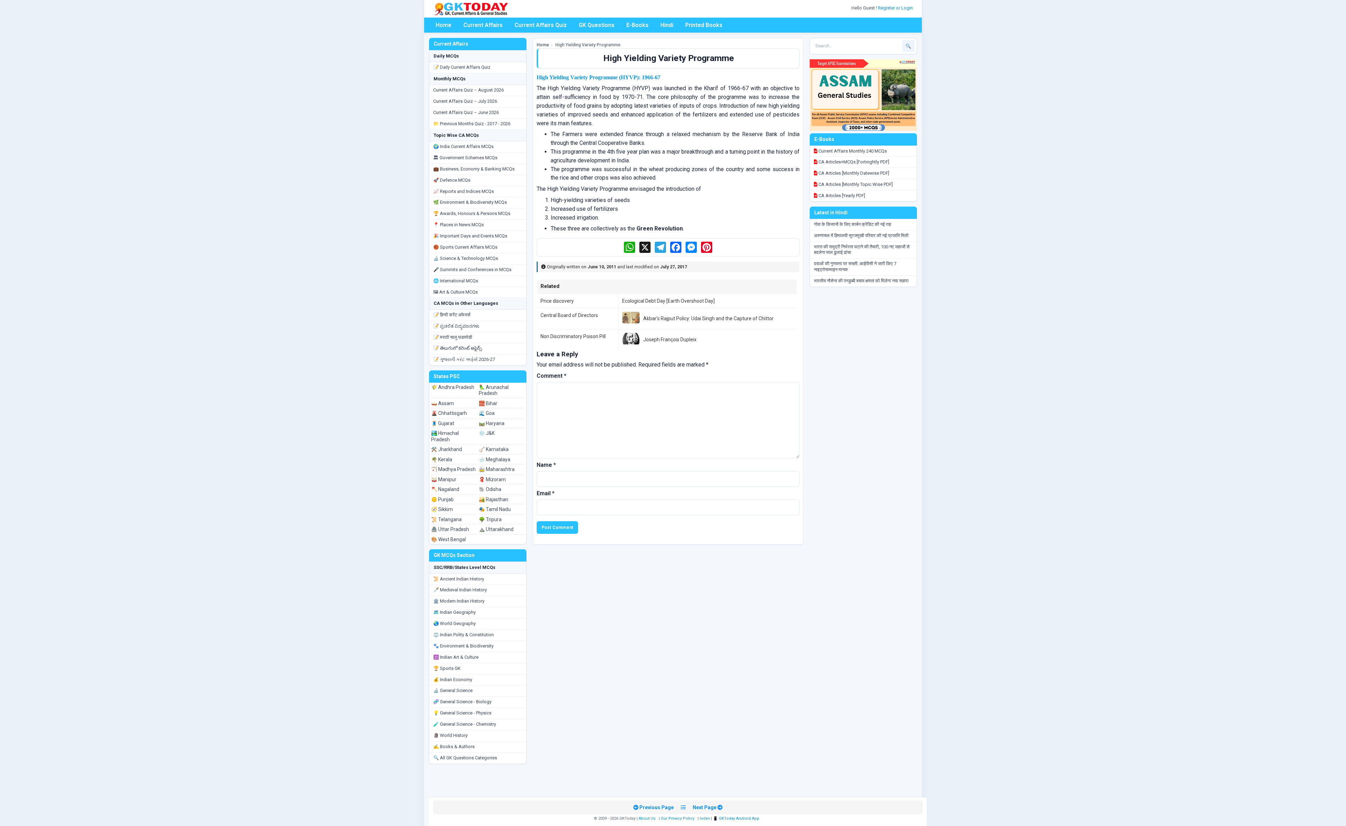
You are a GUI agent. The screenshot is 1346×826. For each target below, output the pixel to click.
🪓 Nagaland (445, 489)
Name (546, 465)
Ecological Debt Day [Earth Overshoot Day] (668, 301)
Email (546, 493)
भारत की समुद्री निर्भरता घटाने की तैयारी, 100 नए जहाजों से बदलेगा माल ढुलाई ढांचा (862, 249)
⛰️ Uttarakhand (496, 529)
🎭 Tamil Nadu (495, 509)
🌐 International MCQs (455, 280)
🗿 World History (450, 735)
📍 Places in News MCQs (458, 224)
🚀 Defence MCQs (451, 180)
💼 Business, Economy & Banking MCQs (474, 169)
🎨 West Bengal (448, 539)
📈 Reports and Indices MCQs (463, 191)
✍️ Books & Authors (454, 746)
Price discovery (557, 301)
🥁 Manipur (443, 479)
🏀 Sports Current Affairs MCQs (465, 247)
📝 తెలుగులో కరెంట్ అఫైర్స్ (457, 348)
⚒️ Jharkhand (446, 449)
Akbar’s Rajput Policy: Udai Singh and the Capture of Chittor (708, 318)
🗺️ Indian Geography (454, 612)
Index (705, 818)
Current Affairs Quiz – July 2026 (465, 101)
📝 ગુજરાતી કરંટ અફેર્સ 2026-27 (464, 359)
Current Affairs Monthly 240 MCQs (852, 151)
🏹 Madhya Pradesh (453, 469)
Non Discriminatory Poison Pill (573, 336)
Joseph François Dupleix (669, 339)
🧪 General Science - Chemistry (464, 724)
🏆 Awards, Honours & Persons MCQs (471, 213)
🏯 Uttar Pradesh (450, 529)
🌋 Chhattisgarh (449, 413)
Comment (551, 375)
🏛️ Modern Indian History (458, 601)
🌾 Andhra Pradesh (452, 387)
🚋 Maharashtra (497, 469)
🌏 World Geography (454, 623)
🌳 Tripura (490, 519)
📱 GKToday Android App (736, 818)
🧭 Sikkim (442, 509)
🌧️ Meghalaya (494, 459)
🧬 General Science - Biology (462, 701)
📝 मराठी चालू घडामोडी (452, 337)
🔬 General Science (453, 690)
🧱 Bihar (488, 403)
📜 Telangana (446, 519)
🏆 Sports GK (447, 668)
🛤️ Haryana (491, 423)
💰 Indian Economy (452, 679)
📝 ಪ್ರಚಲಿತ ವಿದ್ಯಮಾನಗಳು (456, 326)
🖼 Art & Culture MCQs (455, 292)
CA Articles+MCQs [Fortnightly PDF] (853, 161)
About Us (647, 818)
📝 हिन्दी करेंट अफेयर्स (451, 314)
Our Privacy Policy (677, 818)
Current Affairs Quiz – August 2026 (468, 90)
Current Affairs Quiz (541, 25)
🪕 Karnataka (494, 449)
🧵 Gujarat (442, 423)
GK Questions (596, 25)
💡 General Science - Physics (462, 713)
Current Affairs (483, 25)
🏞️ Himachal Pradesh (445, 436)
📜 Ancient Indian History (458, 579)
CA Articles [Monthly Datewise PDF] (853, 173)
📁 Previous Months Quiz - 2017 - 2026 (471, 123)
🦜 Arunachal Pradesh (494, 390)
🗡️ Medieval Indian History (460, 589)
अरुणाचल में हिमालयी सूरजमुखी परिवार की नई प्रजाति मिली (861, 235)
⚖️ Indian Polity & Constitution (463, 634)
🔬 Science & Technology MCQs (465, 258)
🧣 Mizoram (492, 479)
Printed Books (703, 25)
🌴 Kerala (441, 459)
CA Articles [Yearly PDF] (841, 195)
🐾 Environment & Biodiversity (463, 646)
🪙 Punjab (442, 499)
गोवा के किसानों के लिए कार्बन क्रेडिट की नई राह (852, 224)
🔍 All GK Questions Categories (465, 757)
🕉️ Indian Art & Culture (455, 657)
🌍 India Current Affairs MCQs (463, 146)
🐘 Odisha (490, 489)
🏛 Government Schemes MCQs (465, 157)
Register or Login (896, 8)
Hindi (666, 25)
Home (443, 25)
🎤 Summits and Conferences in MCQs (472, 269)
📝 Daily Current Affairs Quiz (461, 67)
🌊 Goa (487, 413)
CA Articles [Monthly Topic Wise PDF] (855, 184)
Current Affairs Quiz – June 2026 (466, 112)
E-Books (637, 25)
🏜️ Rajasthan (493, 499)
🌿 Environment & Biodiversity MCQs (470, 202)
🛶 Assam (442, 403)
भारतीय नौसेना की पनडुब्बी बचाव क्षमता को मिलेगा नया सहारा (861, 280)
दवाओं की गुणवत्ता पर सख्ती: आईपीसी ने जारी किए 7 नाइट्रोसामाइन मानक (855, 266)
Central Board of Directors (569, 315)
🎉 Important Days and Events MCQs (470, 236)
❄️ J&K (487, 433)
